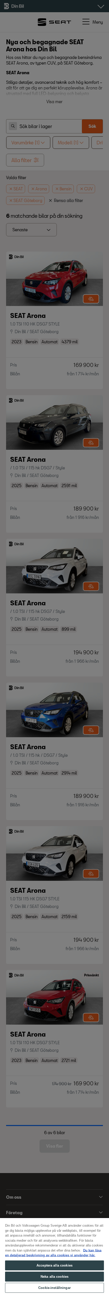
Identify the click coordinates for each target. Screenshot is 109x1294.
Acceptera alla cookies (54, 1265)
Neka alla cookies (54, 1276)
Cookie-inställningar (54, 1288)
